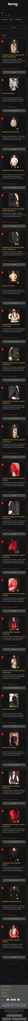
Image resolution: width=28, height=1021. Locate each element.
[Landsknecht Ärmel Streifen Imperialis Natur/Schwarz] (14, 662)
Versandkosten (6, 1005)
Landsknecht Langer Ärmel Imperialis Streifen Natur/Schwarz (13, 56)
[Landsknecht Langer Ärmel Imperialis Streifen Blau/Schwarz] (14, 200)
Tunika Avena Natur (8, 93)
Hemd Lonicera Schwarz (9, 747)
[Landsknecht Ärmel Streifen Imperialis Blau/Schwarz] (14, 392)
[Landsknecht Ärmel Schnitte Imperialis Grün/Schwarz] (14, 354)
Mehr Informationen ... (14, 1012)
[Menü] (2, 10)
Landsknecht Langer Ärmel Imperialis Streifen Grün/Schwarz (13, 248)
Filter (14, 27)
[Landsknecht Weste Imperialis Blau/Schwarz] (14, 777)
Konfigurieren (6, 1019)
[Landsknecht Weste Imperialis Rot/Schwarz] (14, 623)
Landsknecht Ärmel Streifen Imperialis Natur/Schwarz (14, 671)
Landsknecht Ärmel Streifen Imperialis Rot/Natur (14, 479)
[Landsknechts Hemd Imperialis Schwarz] (14, 854)
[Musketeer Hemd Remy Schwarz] (14, 893)
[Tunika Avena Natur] (14, 84)
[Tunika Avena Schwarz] (14, 700)
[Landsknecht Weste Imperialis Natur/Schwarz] (14, 315)
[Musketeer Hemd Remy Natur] (14, 123)
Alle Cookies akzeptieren (19, 1019)
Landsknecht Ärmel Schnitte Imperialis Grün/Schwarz (14, 363)
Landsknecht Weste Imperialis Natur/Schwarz (11, 325)
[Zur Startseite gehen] (14, 5)
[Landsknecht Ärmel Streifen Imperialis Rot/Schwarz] (14, 816)
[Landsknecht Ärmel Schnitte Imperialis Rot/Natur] (14, 585)
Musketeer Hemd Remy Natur (11, 132)
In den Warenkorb (14, 110)
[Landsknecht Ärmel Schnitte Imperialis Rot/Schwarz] (14, 546)
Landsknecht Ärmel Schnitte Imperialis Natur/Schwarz (14, 440)
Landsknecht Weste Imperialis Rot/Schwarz (11, 633)
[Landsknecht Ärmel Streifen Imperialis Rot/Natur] (14, 469)
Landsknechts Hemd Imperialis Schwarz (11, 864)
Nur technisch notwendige (14, 1015)
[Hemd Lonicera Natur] (14, 277)
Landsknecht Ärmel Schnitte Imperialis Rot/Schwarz (14, 556)
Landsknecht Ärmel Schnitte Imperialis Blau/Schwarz (14, 517)
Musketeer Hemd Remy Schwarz (12, 901)
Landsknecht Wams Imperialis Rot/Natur (11, 941)
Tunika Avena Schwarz (9, 709)
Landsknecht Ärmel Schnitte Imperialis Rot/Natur (14, 594)
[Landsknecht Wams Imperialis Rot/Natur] (14, 931)
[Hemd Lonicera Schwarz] (14, 739)
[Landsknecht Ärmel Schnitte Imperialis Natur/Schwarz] (14, 431)
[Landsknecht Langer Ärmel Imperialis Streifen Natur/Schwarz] (14, 46)
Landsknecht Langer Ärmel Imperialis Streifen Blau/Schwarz (13, 210)
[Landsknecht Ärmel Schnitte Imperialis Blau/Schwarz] (14, 508)
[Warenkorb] (9, 15)
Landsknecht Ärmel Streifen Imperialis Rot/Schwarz (14, 825)
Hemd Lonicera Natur (9, 286)
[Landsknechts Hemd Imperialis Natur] (14, 161)
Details (14, 72)
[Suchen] (2, 15)
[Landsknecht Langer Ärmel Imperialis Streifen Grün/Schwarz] (14, 238)
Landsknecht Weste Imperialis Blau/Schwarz (11, 787)
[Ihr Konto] (6, 15)
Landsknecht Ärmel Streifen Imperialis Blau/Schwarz (14, 402)
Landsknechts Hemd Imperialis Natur (13, 170)
